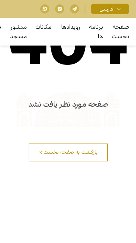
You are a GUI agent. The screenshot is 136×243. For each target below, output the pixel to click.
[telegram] (74, 8)
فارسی (106, 9)
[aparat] (44, 8)
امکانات (44, 27)
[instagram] (59, 8)
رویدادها (70, 27)
